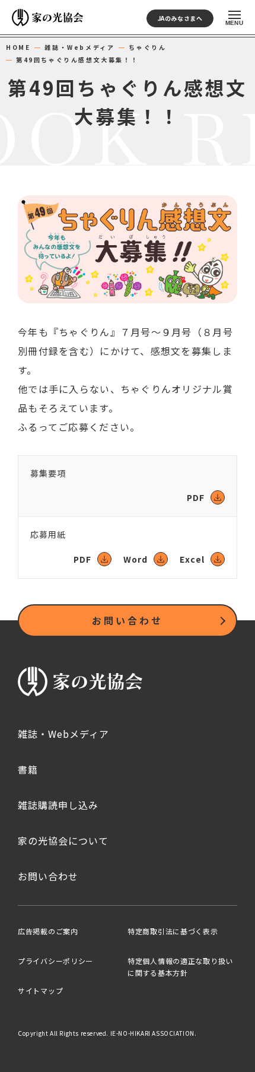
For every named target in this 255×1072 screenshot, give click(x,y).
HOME (18, 47)
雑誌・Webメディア (79, 47)
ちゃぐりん (147, 47)
